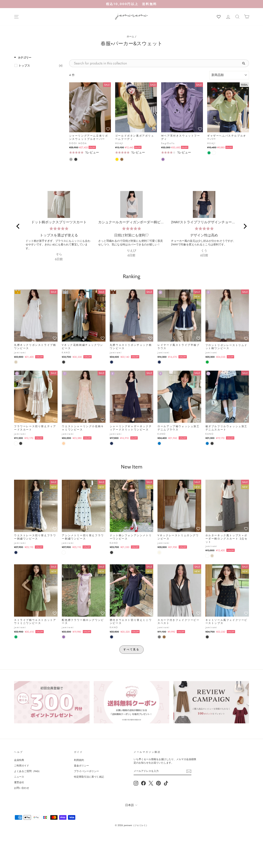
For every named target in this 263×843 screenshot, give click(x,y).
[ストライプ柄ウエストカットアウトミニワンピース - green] (16, 637)
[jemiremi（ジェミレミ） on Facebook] (143, 783)
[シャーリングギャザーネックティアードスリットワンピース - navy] (111, 443)
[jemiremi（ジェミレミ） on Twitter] (151, 783)
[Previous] (18, 226)
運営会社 (19, 782)
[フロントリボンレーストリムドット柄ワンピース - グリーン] (207, 362)
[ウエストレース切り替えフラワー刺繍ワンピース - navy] (16, 552)
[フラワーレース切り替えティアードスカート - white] (16, 443)
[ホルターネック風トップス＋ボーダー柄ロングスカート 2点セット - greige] (212, 556)
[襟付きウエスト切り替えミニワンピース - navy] (111, 637)
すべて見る (131, 649)
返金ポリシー (81, 765)
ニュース (19, 777)
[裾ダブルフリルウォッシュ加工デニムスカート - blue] (207, 443)
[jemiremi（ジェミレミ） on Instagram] (136, 783)
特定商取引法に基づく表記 (89, 777)
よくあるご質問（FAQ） (27, 771)
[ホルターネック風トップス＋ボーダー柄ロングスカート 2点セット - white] (207, 556)
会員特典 (19, 760)
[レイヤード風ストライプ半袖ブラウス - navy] (159, 362)
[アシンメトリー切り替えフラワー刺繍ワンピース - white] (63, 552)
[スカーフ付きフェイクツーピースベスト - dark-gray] (159, 637)
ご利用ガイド (21, 765)
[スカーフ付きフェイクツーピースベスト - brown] (164, 637)
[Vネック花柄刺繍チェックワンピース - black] (63, 362)
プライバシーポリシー (86, 771)
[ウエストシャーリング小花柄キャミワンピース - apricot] (63, 443)
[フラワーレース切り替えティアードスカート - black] (21, 443)
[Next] (244, 226)
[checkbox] (40, 65)
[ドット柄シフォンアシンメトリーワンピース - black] (111, 552)
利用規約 (79, 760)
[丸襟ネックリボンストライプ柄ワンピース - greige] (16, 362)
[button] (108, 129)
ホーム (130, 36)
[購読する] (188, 771)
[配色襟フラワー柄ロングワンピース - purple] (63, 637)
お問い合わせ (21, 788)
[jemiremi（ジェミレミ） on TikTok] (166, 783)
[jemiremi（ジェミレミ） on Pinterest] (158, 783)
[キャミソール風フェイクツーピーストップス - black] (207, 637)
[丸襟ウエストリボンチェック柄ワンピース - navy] (111, 362)
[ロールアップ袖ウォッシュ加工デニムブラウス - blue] (159, 443)
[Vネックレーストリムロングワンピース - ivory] (159, 552)
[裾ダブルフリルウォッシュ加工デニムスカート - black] (212, 443)
